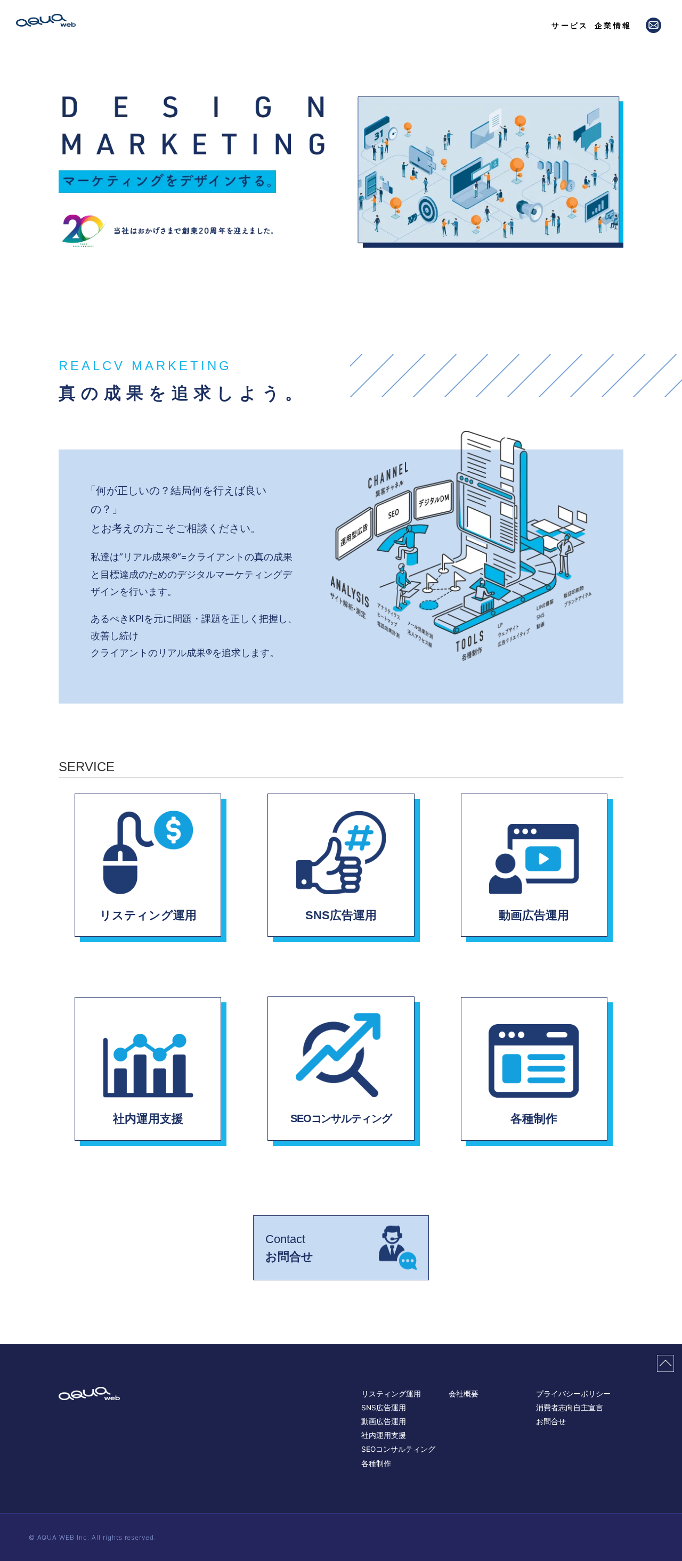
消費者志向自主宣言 (569, 1407)
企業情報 (613, 25)
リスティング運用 (391, 1394)
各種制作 (376, 1463)
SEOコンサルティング (398, 1449)
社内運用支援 (383, 1435)
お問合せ (551, 1421)
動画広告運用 (383, 1421)
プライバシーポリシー (573, 1394)
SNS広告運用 (383, 1407)
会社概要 (463, 1394)
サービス (569, 25)
